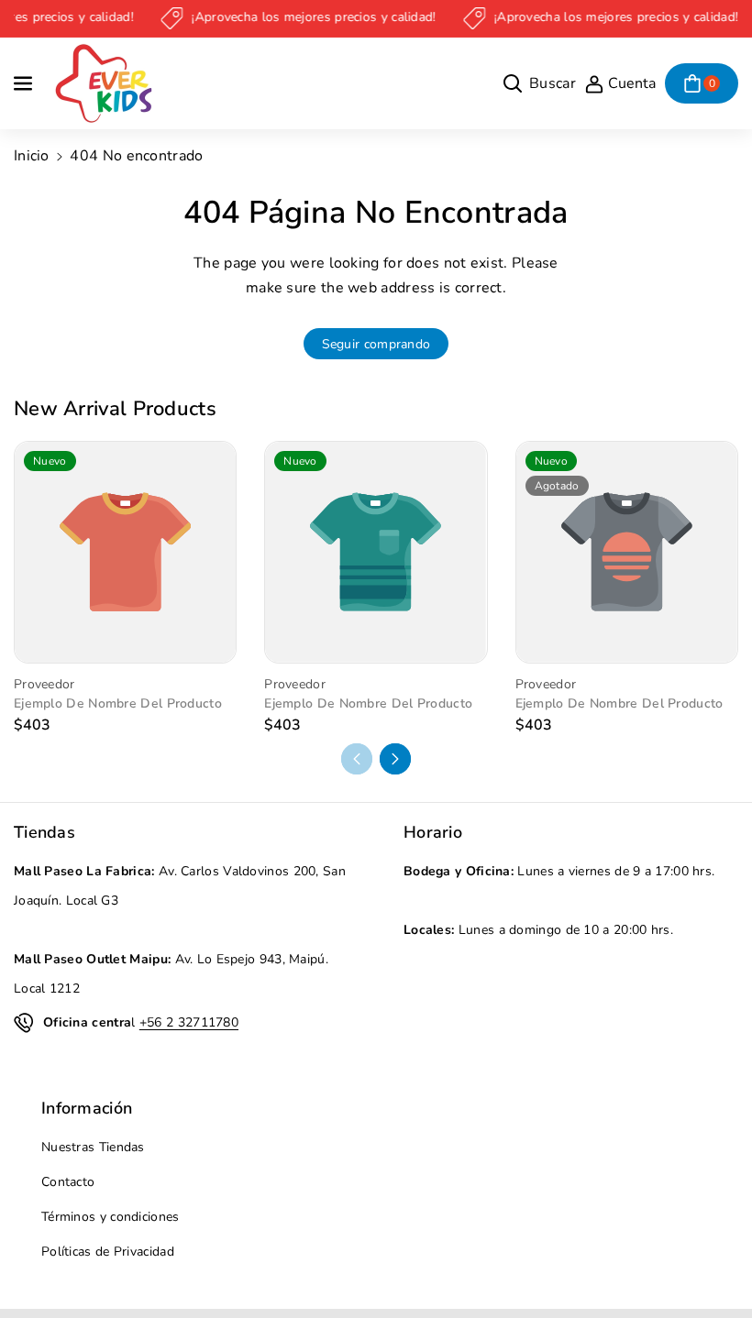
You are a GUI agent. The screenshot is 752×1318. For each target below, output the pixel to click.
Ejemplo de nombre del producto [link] (118, 704)
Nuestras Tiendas (93, 1147)
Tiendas (44, 832)
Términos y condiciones (110, 1216)
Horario (433, 832)
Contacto (67, 1182)
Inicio (32, 156)
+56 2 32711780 (188, 1022)
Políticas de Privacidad (107, 1251)
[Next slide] (395, 758)
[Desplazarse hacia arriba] (712, 1260)
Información (86, 1108)
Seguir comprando (376, 344)
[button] (25, 83)
